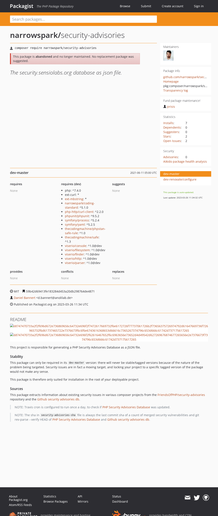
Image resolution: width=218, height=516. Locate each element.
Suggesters (171, 132)
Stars (167, 136)
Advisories (170, 157)
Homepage (171, 81)
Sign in (199, 6)
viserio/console (75, 246)
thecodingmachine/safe (82, 237)
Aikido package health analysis (185, 161)
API (80, 496)
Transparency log (175, 90)
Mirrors (83, 501)
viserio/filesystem (77, 250)
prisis (171, 107)
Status (116, 496)
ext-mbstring (74, 199)
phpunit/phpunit (77, 216)
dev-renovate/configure (179, 179)
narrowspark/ (35, 35)
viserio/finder (74, 254)
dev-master (171, 174)
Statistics (49, 496)
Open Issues (172, 141)
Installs (168, 123)
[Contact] (187, 498)
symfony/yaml (75, 224)
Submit (146, 6)
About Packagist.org (18, 498)
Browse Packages (55, 501)
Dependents (172, 127)
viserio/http (73, 259)
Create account (172, 6)
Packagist (21, 6)
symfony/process (77, 220)
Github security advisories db (58, 399)
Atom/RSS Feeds (20, 505)
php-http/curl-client (79, 212)
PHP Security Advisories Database (126, 407)
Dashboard (120, 501)
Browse (125, 6)
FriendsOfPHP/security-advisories (181, 395)
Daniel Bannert (24, 298)
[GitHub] (206, 498)
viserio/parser (75, 263)
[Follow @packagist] (197, 498)
